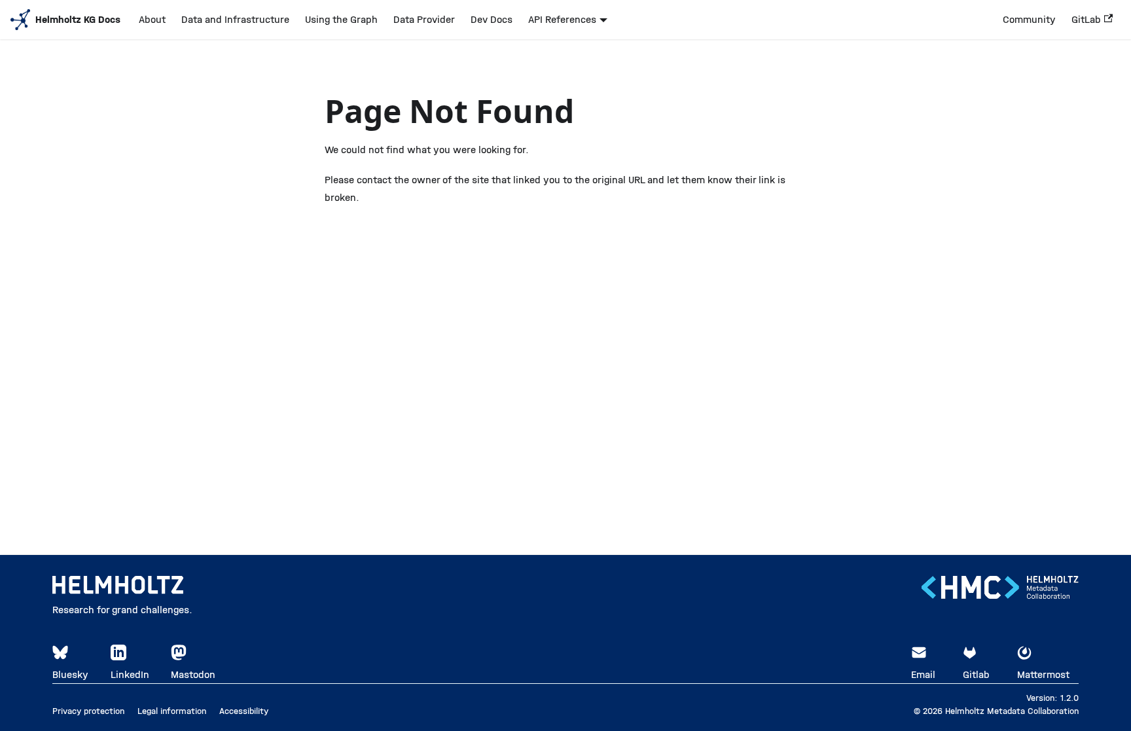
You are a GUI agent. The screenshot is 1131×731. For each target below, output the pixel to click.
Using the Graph (341, 19)
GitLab (1086, 19)
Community (1029, 19)
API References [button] (562, 19)
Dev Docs (491, 19)
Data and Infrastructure (235, 19)
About (152, 19)
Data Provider (424, 19)
